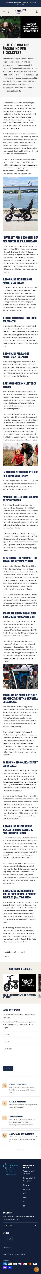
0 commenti (21, 952)
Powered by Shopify (20, 1254)
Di (23, 1202)
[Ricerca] (8, 12)
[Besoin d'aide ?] (36, 1269)
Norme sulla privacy (9, 1025)
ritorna (25, 1198)
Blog (24, 1193)
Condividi (6, 956)
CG (24, 1206)
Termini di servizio (25, 1025)
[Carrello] (37, 12)
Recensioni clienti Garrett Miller (29, 1179)
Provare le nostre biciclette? (29, 1172)
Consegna (26, 1189)
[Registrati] (35, 1225)
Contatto (26, 1185)
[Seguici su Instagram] (10, 1238)
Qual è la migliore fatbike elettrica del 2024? (19, 996)
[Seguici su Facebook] (5, 1238)
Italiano (6, 1248)
